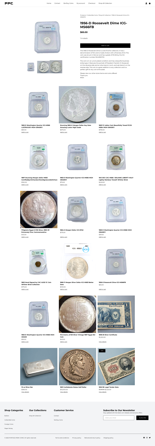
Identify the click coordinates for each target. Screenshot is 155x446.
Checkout (91, 3)
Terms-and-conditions (62, 438)
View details (102, 342)
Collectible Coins (92, 15)
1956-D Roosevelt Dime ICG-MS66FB (103, 25)
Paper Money (8, 428)
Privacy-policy (76, 438)
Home (49, 3)
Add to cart (105, 45)
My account (81, 3)
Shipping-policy (108, 438)
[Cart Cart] (150, 3)
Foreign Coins (8, 424)
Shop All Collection (105, 3)
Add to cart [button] (25, 132)
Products (83, 15)
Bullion (6, 416)
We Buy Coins (68, 3)
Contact (57, 3)
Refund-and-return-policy (92, 438)
